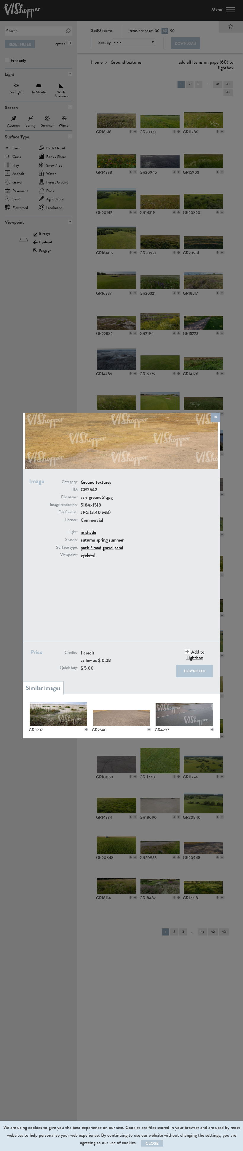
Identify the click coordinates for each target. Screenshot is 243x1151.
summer (116, 540)
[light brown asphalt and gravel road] (121, 713)
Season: (71, 540)
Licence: (71, 520)
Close (152, 1143)
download (194, 671)
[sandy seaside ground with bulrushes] (58, 713)
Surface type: (67, 547)
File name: (69, 497)
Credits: (71, 653)
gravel (108, 547)
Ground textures (96, 482)
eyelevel (88, 555)
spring (102, 540)
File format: (68, 512)
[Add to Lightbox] (86, 729)
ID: (75, 489)
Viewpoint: (69, 555)
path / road (91, 547)
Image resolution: (64, 505)
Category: (70, 482)
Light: (73, 532)
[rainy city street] (184, 713)
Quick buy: (69, 668)
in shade (88, 532)
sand (119, 547)
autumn (88, 540)
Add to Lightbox (195, 655)
